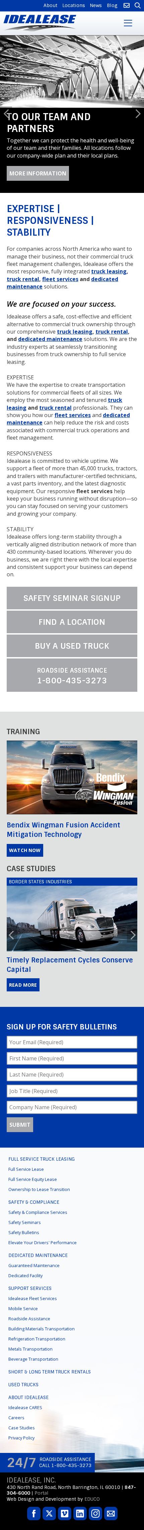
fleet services (60, 313)
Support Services (30, 1322)
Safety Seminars (24, 1256)
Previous (6, 131)
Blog (112, 5)
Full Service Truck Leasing (41, 1193)
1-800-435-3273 (72, 710)
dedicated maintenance (50, 373)
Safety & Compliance (33, 1236)
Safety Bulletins (23, 1266)
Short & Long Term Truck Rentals (49, 1406)
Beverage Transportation (33, 1393)
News (96, 5)
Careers (16, 1452)
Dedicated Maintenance (38, 1289)
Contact (126, 5)
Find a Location (72, 656)
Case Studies (21, 1462)
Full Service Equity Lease (32, 1213)
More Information (37, 207)
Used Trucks (23, 1419)
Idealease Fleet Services (32, 1332)
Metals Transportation (30, 1383)
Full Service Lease (26, 1203)
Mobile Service (23, 1343)
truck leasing (109, 305)
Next (138, 131)
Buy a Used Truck (72, 680)
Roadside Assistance (29, 1353)
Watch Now (25, 884)
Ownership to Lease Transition (39, 1223)
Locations (73, 5)
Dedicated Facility (25, 1310)
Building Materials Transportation (41, 1363)
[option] (72, 131)
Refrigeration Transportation (36, 1373)
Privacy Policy (21, 1472)
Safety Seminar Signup (72, 632)
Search (137, 5)
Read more (23, 1019)
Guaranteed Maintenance (34, 1299)
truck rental (23, 313)
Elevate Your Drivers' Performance (42, 1277)
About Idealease (28, 1431)
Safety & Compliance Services (37, 1246)
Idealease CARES (25, 1441)
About (50, 5)
